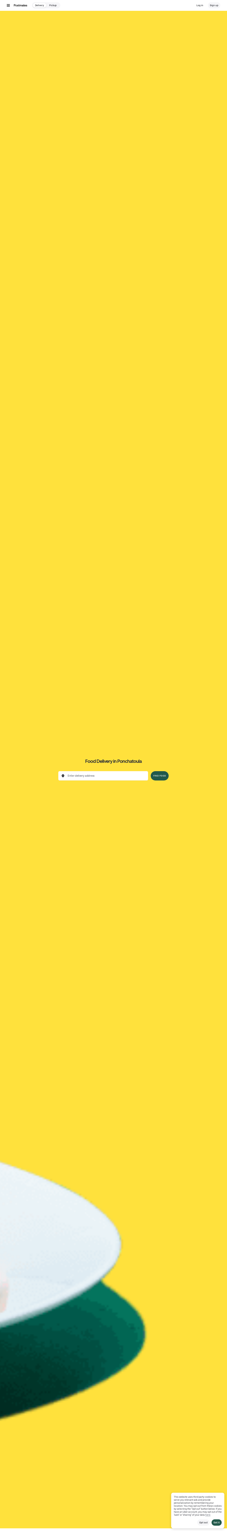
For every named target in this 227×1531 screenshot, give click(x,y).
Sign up (214, 5)
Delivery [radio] (39, 5)
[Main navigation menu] (8, 5)
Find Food (159, 776)
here (207, 1515)
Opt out (203, 1522)
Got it (217, 1522)
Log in (199, 5)
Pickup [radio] (53, 5)
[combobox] (106, 775)
